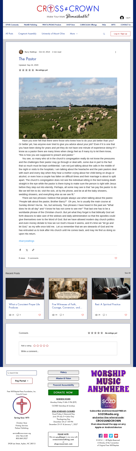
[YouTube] (116, 436)
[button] (104, 34)
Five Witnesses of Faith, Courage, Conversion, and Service (66, 306)
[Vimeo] (111, 436)
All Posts (9, 33)
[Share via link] (33, 250)
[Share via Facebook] (20, 250)
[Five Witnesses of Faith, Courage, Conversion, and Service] (68, 288)
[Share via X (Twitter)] (26, 250)
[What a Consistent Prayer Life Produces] (25, 288)
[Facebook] (100, 436)
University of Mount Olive (53, 33)
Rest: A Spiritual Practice (107, 304)
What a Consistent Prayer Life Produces (24, 306)
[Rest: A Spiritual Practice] (111, 288)
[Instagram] (106, 436)
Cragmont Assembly (27, 33)
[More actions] (115, 51)
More (72, 33)
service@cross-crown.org (22, 433)
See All (127, 273)
